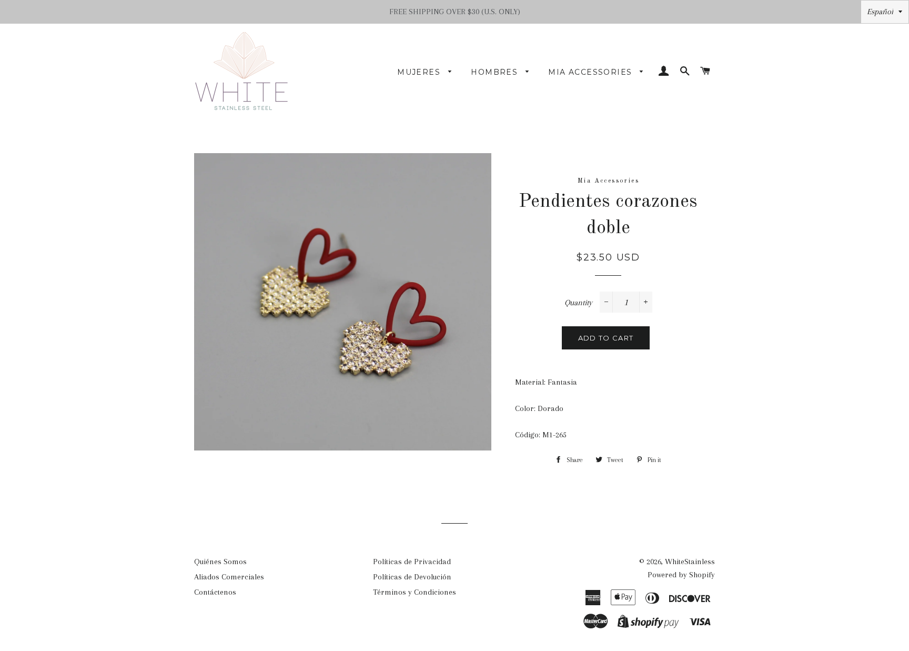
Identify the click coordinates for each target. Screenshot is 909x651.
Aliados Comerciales (229, 577)
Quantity (578, 302)
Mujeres (420, 72)
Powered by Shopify (681, 574)
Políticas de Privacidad (412, 561)
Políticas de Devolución (412, 577)
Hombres (495, 72)
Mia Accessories (591, 72)
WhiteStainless (690, 561)
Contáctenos (215, 592)
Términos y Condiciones (414, 592)
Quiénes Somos (220, 561)
